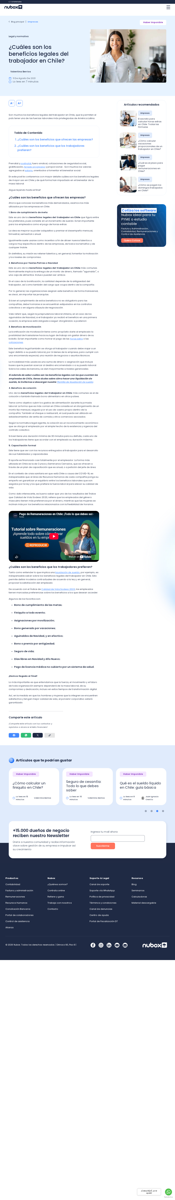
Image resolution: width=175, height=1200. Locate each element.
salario (29, 170)
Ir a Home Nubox (16, 2)
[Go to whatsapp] (168, 1192)
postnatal (26, 163)
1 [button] (146, 811)
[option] (34, 789)
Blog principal (17, 22)
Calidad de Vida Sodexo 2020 (58, 589)
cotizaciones (16, 342)
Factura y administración (19, 890)
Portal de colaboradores (19, 915)
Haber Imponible (153, 22)
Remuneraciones (15, 896)
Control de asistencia (17, 921)
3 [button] (157, 811)
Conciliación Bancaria (17, 909)
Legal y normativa (19, 36)
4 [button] (163, 811)
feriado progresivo (34, 166)
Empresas (33, 22)
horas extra (76, 338)
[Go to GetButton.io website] (168, 1197)
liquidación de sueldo (67, 572)
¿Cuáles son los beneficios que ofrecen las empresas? (55, 139)
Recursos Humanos (16, 902)
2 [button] (152, 811)
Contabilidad (12, 884)
